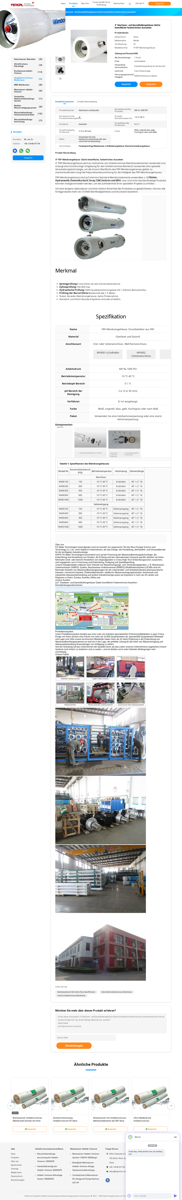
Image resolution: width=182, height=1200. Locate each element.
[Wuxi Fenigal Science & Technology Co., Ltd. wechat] (28, 150)
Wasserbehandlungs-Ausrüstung (28, 120)
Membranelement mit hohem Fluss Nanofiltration (76, 992)
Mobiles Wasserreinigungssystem (28, 107)
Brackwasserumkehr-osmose (28, 72)
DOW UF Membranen (28, 45)
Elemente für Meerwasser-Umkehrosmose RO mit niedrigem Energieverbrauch (150, 1121)
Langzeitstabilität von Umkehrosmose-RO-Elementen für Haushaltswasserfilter (69, 1121)
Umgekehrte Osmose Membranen (28, 79)
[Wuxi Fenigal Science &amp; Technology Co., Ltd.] (23, 4)
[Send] (175, 1196)
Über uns (15, 1161)
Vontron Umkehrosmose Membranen (71, 996)
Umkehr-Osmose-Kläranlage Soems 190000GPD (49, 1177)
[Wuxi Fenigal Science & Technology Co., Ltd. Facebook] (107, 1180)
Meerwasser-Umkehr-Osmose (28, 91)
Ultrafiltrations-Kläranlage (28, 65)
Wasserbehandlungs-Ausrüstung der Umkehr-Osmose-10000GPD (48, 1157)
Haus (13, 1154)
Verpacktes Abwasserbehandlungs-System (28, 99)
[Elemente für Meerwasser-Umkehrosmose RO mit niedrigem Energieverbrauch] (150, 1096)
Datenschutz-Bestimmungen (17, 1178)
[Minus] (175, 1137)
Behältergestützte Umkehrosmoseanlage (28, 34)
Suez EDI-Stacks (28, 40)
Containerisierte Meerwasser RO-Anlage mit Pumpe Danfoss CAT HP (85, 1179)
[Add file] (129, 1196)
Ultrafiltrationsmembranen (28, 54)
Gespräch (159, 4)
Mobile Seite (16, 1172)
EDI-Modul (28, 50)
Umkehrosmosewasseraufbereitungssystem (29, 28)
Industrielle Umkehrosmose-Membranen (117, 992)
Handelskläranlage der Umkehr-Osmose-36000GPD (49, 1168)
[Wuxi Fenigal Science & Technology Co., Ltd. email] (15, 150)
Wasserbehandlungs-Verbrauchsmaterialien (28, 114)
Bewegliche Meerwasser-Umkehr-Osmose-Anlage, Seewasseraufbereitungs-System (83, 1167)
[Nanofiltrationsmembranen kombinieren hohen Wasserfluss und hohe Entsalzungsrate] (110, 1096)
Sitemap (14, 1169)
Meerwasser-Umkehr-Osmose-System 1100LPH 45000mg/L (86, 1156)
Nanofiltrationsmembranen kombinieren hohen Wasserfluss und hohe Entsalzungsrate (108, 1121)
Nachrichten (16, 1165)
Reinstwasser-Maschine (28, 59)
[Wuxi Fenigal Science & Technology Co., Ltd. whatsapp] (21, 150)
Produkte (15, 1158)
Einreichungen (74, 1045)
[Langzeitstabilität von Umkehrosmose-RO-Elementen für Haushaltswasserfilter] (70, 1096)
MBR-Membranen (28, 85)
